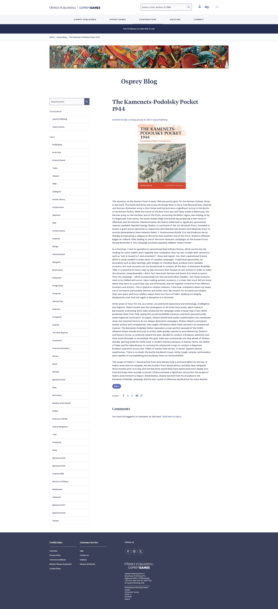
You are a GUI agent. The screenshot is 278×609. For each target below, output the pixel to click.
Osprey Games (58, 127)
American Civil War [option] (60, 419)
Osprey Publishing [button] (85, 19)
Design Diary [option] (57, 285)
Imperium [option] (56, 309)
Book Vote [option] (56, 152)
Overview (53, 551)
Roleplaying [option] (57, 144)
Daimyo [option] (55, 520)
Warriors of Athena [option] (60, 481)
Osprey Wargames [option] (60, 426)
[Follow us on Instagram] (134, 551)
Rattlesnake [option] (57, 489)
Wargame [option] (56, 262)
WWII (116, 386)
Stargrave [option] (56, 293)
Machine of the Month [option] (61, 403)
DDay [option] (54, 450)
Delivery (83, 560)
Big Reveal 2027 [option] (58, 505)
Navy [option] (54, 387)
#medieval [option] (56, 442)
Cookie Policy (55, 568)
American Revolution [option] (61, 348)
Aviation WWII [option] (58, 473)
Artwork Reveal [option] (58, 160)
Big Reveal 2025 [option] (58, 458)
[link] (123, 396)
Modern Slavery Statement (61, 564)
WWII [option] (54, 184)
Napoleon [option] (56, 215)
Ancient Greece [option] (58, 231)
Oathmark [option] (56, 497)
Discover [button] (175, 19)
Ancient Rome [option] (58, 207)
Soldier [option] (55, 411)
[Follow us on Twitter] (140, 551)
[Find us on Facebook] (128, 551)
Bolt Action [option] (57, 395)
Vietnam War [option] (57, 301)
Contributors (147, 19)
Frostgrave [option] (57, 317)
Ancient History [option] (58, 199)
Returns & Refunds (87, 564)
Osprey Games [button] (117, 19)
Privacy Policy (55, 555)
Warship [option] (55, 372)
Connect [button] (199, 19)
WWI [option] (54, 223)
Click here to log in (171, 416)
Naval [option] (54, 364)
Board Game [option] (57, 270)
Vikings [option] (55, 246)
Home (52, 37)
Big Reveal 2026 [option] (58, 466)
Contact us (84, 555)
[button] (206, 7)
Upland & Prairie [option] (59, 513)
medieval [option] (56, 238)
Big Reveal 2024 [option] (58, 379)
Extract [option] (55, 356)
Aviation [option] (55, 325)
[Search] (188, 7)
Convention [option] (57, 340)
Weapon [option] (55, 176)
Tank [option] (54, 434)
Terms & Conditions (58, 560)
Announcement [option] (58, 254)
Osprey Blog (62, 37)
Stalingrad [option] (56, 191)
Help (82, 551)
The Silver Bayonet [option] (60, 332)
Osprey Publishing (59, 119)
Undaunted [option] (56, 278)
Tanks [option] (54, 168)
